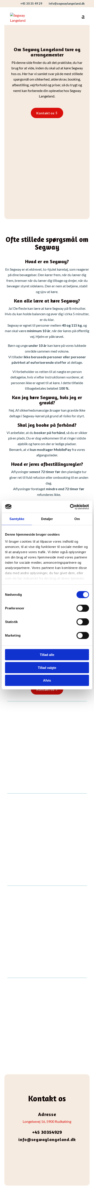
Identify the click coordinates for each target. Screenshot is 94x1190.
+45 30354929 (47, 1132)
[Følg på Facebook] (42, 1153)
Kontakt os (45, 113)
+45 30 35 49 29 (31, 3)
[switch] (83, 608)
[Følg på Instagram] (51, 1153)
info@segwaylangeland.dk (47, 1139)
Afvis (47, 680)
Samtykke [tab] (16, 519)
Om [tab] (77, 519)
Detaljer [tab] (47, 519)
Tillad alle (47, 655)
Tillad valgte (47, 667)
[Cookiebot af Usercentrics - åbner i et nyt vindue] (70, 506)
